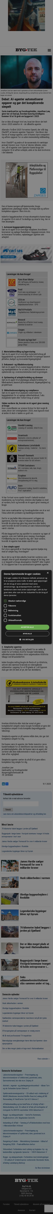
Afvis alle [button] (27, 633)
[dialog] (26, 607)
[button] (26, 639)
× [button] (48, 573)
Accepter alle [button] (27, 627)
